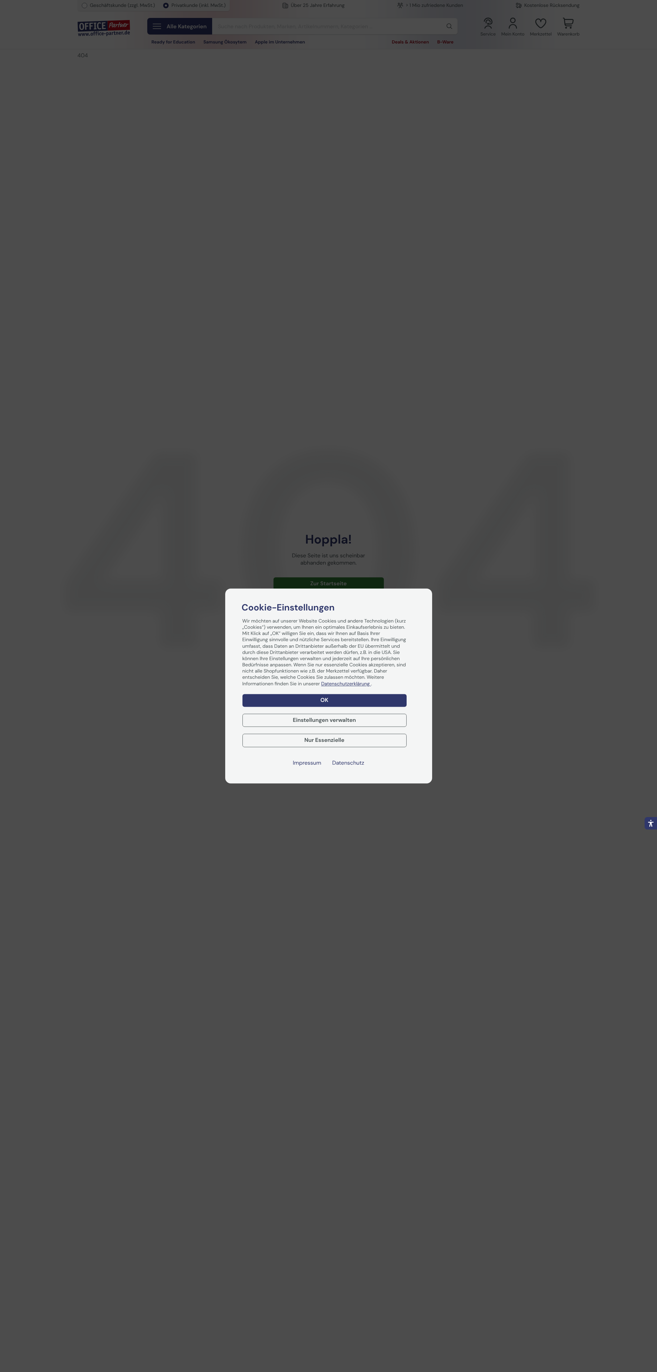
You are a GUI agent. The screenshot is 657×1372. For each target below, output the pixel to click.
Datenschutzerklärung (346, 684)
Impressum (307, 763)
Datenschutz (348, 763)
